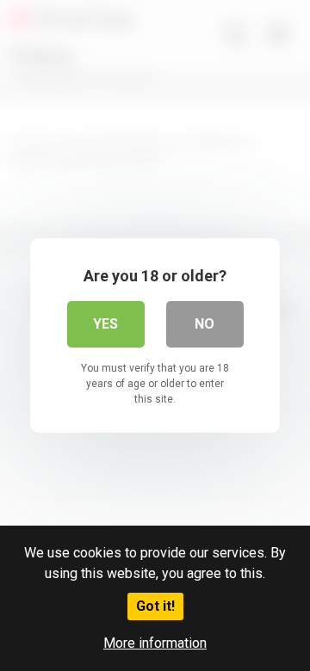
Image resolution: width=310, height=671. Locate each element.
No (204, 324)
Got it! (155, 606)
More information (155, 643)
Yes (105, 324)
